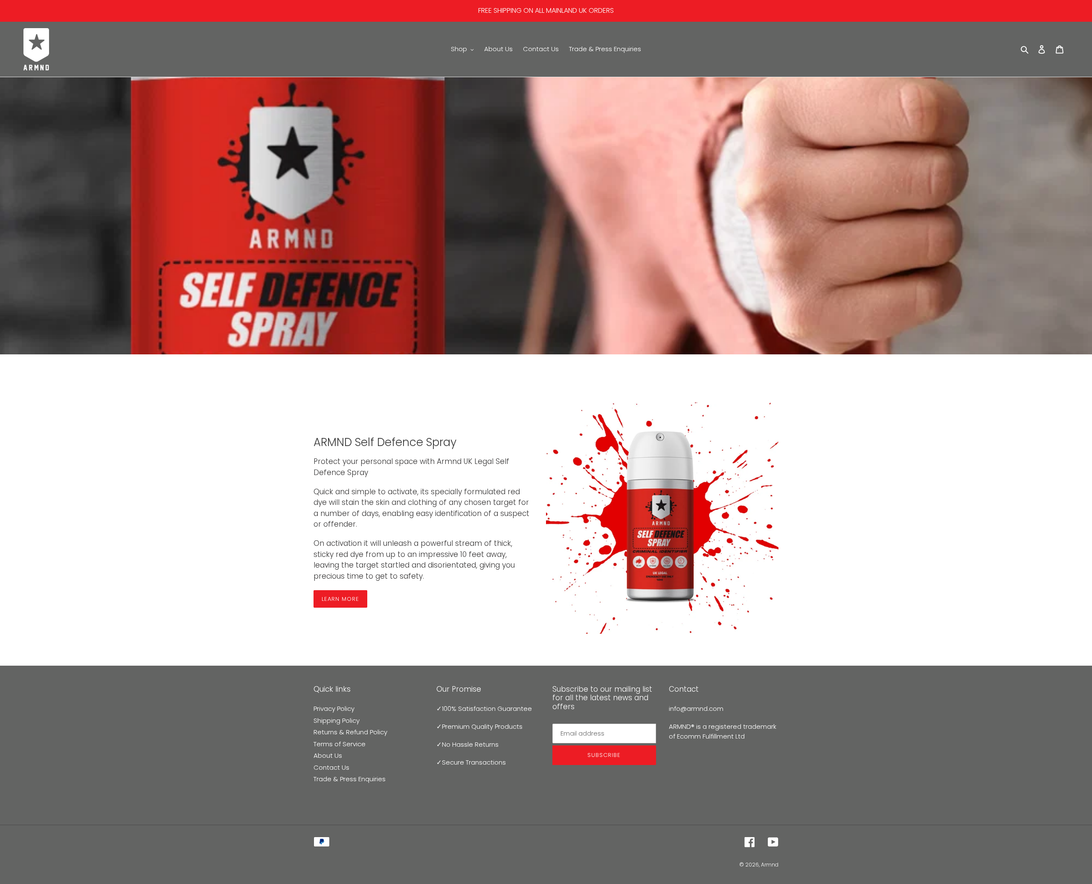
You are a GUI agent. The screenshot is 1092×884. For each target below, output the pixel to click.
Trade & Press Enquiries (350, 778)
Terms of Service (340, 743)
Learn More (340, 599)
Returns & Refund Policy (350, 731)
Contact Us (331, 767)
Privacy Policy (334, 708)
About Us (328, 755)
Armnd (769, 864)
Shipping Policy (337, 720)
